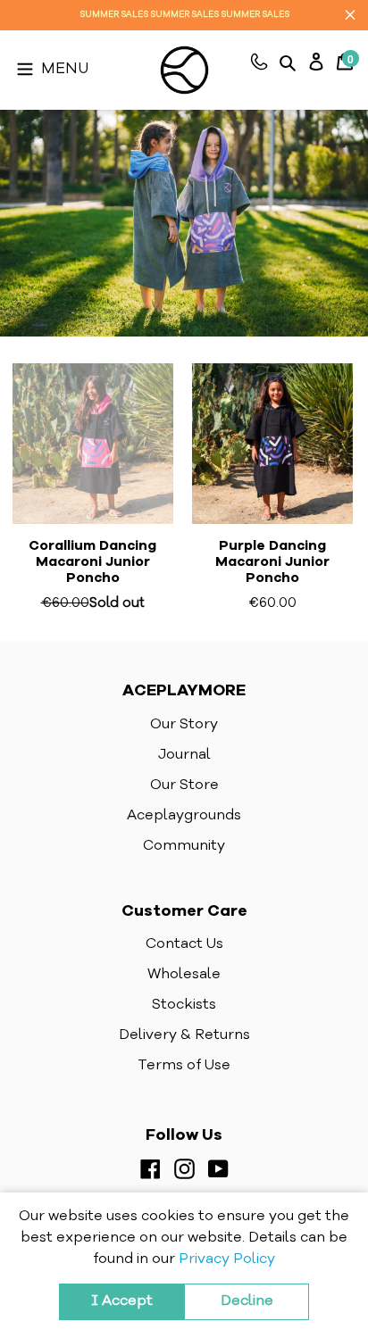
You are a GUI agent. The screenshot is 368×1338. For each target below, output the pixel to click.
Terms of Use (184, 1066)
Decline (247, 1301)
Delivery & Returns (184, 1035)
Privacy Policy (227, 1259)
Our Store (184, 785)
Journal (184, 755)
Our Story (184, 725)
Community (184, 846)
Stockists (184, 1005)
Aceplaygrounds (184, 816)
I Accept (122, 1301)
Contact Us (184, 944)
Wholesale (184, 975)
